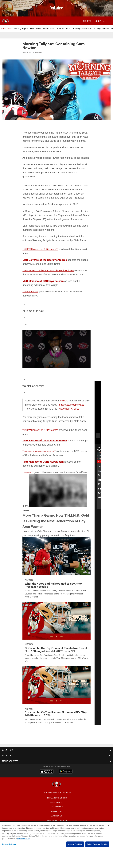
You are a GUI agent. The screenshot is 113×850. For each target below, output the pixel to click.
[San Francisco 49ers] (56, 796)
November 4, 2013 (35, 420)
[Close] (109, 826)
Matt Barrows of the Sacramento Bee (44, 267)
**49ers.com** (30, 299)
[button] (56, 357)
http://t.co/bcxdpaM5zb (38, 416)
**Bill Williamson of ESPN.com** (40, 257)
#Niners (65, 408)
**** (39, 462)
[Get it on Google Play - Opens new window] (66, 784)
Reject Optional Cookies (97, 844)
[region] (56, 835)
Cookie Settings (9, 844)
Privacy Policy (56, 814)
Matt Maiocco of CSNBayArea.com (43, 288)
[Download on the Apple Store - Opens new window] (47, 783)
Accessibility (56, 819)
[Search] (104, 21)
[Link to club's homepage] (5, 20)
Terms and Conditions (56, 810)
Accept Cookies (75, 844)
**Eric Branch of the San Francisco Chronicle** (48, 278)
